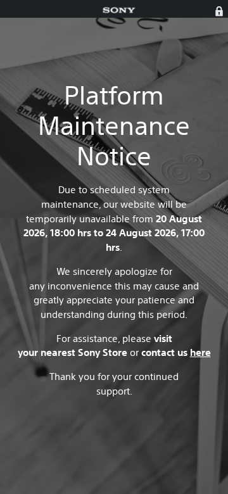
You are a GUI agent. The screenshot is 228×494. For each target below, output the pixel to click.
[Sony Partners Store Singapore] (118, 10)
